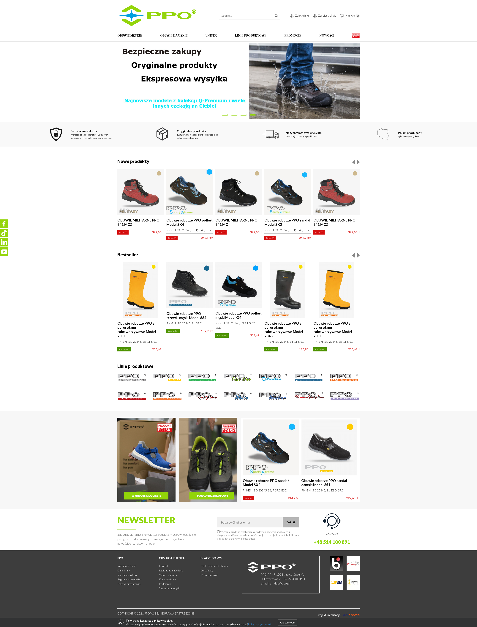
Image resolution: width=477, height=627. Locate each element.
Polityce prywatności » (260, 624)
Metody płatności (168, 574)
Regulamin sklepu (127, 574)
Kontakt (163, 566)
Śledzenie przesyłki (169, 588)
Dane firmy (123, 570)
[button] (224, 114)
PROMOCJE (292, 35)
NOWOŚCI (326, 35)
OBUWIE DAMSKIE (173, 35)
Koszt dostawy (167, 579)
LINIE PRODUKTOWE (250, 35)
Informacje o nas (126, 566)
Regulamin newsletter (129, 579)
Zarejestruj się (327, 15)
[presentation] (353, 161)
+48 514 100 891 (332, 542)
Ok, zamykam (287, 622)
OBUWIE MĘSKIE (129, 35)
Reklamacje (165, 583)
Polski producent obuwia (214, 566)
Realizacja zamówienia (171, 570)
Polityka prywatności (128, 583)
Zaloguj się (302, 15)
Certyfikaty (206, 570)
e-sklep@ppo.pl (280, 583)
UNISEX (211, 35)
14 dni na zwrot (209, 574)
